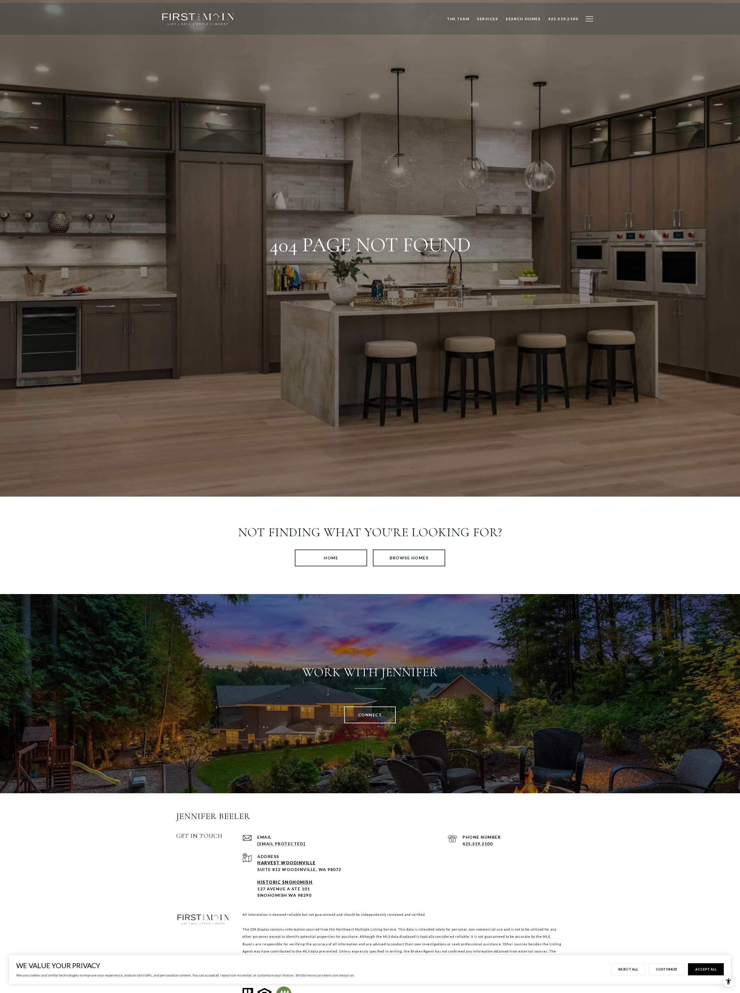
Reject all (628, 969)
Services (487, 25)
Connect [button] (370, 714)
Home (331, 557)
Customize (666, 969)
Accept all (706, 969)
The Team (458, 25)
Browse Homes (409, 557)
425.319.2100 (477, 843)
